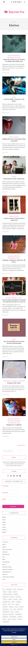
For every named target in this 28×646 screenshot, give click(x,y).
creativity (18, 596)
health (14, 96)
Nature (17, 611)
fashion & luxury (6, 554)
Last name (5, 492)
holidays (11, 606)
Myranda (4, 529)
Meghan (4, 532)
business (4, 547)
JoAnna (4, 524)
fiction (4, 604)
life (11, 609)
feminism (18, 601)
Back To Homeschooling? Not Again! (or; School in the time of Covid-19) (14, 301)
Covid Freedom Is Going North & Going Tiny (14, 219)
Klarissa (4, 527)
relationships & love (14, 257)
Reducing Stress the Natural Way (14, 179)
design (10, 599)
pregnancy (5, 616)
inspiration (5, 609)
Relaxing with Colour (14, 383)
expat (20, 599)
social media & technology (8, 576)
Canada (4, 591)
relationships (13, 616)
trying (9, 619)
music (12, 611)
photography (19, 614)
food (3, 557)
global (17, 604)
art (4, 589)
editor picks (5, 552)
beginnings (8, 589)
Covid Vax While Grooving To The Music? (14, 100)
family (13, 601)
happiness (5, 606)
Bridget (4, 517)
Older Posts (21, 445)
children (15, 594)
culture (5, 599)
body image (20, 589)
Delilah (3, 522)
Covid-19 (12, 596)
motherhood (6, 611)
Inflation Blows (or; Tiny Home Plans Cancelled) (14, 140)
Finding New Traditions (14, 425)
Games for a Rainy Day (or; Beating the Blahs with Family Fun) (14, 60)
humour (4, 564)
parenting (11, 614)
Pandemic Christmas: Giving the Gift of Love (14, 261)
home (16, 606)
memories (20, 609)
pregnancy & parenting (14, 57)
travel (3, 579)
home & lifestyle (14, 136)
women (14, 619)
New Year (5, 614)
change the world (7, 594)
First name (5, 486)
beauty (4, 544)
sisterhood (4, 574)
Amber (3, 519)
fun (13, 604)
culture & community (14, 55)
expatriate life (6, 601)
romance (20, 616)
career (10, 591)
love (15, 609)
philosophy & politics (7, 567)
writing (19, 619)
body (14, 589)
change (15, 591)
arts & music (6, 380)
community (5, 596)
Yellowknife (6, 621)
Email (4, 499)
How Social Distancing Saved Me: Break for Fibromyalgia (14, 342)
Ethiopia (15, 599)
